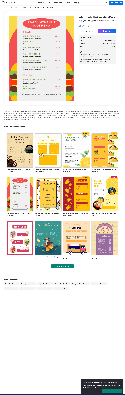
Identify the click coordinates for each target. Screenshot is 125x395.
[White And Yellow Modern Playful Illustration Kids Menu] (48, 194)
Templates (58, 3)
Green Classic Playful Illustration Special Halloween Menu (48, 257)
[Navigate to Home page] (9, 2)
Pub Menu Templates (11, 288)
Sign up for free (116, 3)
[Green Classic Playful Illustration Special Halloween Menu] (48, 238)
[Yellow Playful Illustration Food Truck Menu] (76, 238)
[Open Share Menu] (114, 26)
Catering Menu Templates (28, 284)
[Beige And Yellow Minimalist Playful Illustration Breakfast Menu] (48, 150)
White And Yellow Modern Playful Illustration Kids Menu (48, 213)
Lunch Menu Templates (61, 288)
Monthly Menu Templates (45, 288)
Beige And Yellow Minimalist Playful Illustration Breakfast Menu (48, 169)
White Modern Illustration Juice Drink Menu (76, 169)
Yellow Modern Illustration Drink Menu (19, 169)
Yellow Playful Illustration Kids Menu (18, 213)
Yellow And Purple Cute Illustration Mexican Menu (105, 257)
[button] (88, 31)
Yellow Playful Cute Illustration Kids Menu (105, 169)
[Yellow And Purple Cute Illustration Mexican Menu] (105, 238)
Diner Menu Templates (11, 284)
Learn (68, 3)
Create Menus (13, 7)
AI (49, 3)
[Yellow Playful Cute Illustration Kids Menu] (105, 150)
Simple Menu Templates (45, 284)
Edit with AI (108, 31)
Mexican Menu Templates (99, 284)
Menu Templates (23, 7)
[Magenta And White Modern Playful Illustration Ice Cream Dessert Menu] (20, 238)
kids (31, 7)
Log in (105, 3)
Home (5, 7)
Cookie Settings (92, 391)
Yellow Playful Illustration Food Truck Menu (76, 257)
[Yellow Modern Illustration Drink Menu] (20, 150)
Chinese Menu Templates (27, 288)
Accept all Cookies (112, 391)
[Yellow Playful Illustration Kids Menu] (20, 194)
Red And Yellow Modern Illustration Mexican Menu (76, 213)
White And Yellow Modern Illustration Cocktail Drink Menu (105, 213)
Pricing (76, 3)
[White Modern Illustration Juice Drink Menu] (76, 150)
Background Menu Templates (80, 284)
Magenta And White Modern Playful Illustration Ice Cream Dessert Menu (20, 257)
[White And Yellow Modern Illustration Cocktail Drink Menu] (105, 194)
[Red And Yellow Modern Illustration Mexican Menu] (76, 194)
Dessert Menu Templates (62, 284)
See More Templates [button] (62, 266)
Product (41, 3)
